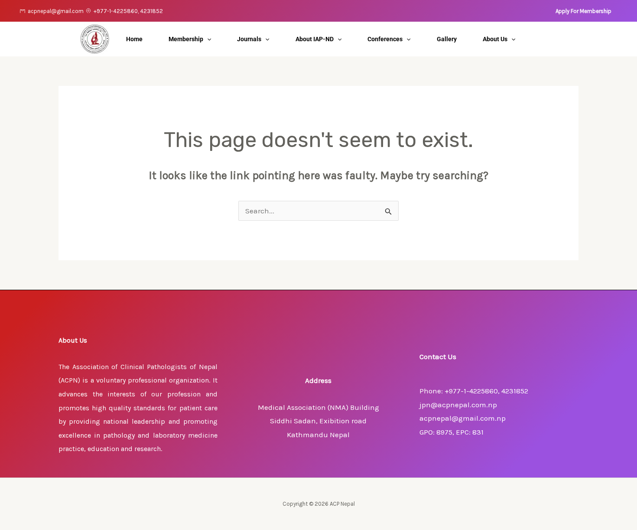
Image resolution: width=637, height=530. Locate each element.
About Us (495, 39)
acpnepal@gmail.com (56, 11)
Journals (249, 39)
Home (134, 39)
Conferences (385, 39)
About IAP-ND (315, 39)
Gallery (447, 39)
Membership (186, 39)
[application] (207, 39)
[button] (583, 11)
